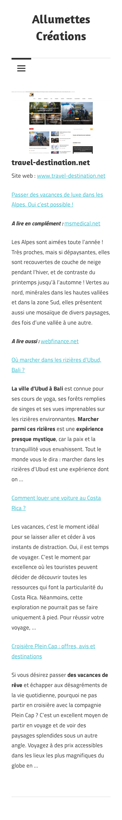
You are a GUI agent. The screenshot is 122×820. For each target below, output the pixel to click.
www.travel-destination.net (71, 175)
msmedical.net (82, 223)
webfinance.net (60, 341)
